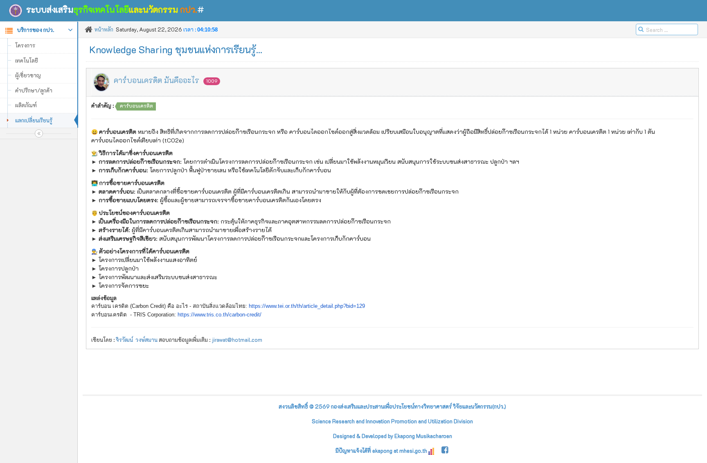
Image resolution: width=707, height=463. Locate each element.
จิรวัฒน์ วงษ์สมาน (137, 339)
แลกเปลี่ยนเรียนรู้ (33, 120)
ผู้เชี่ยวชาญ (28, 75)
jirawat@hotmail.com (237, 339)
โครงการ (25, 45)
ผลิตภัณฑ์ (26, 105)
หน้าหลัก (104, 29)
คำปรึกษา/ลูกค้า (33, 90)
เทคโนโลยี (26, 60)
